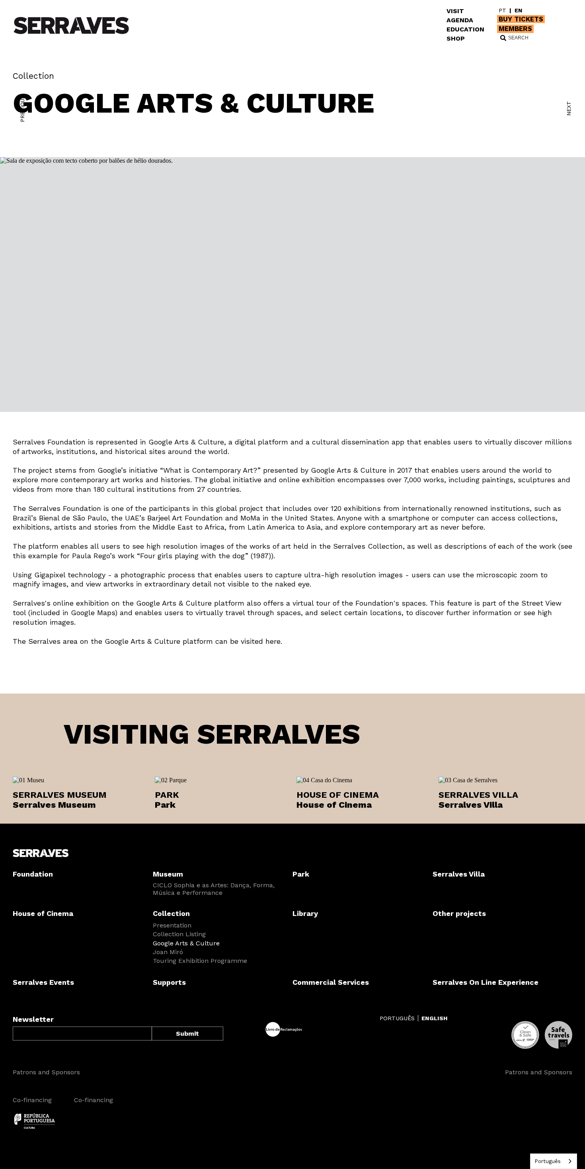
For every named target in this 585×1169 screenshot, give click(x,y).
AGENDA (460, 20)
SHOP (456, 38)
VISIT (455, 11)
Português (547, 1161)
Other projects (459, 913)
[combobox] (553, 1161)
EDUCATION (465, 29)
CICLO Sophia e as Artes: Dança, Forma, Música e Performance (214, 888)
